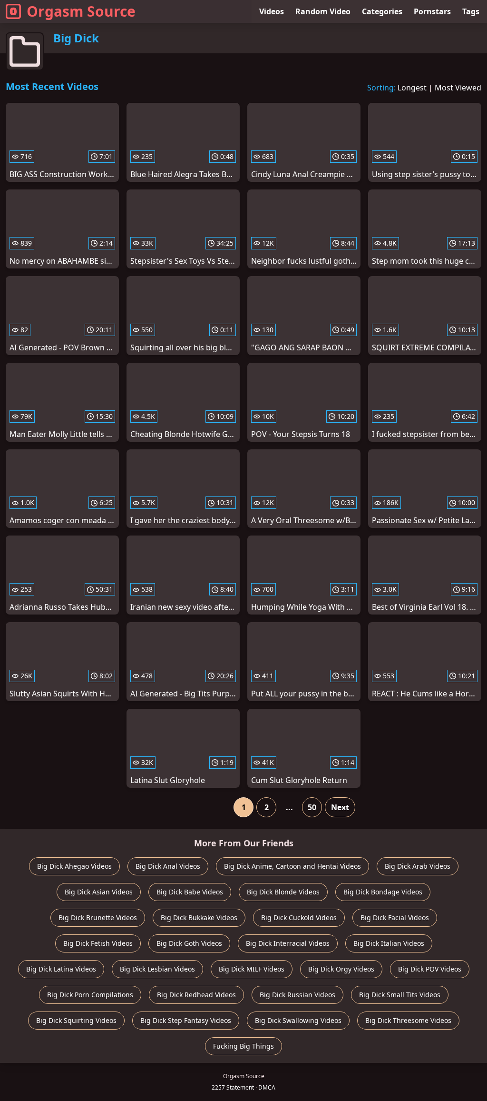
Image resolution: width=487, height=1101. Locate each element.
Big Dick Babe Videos (189, 891)
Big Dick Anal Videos (168, 866)
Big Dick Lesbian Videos (157, 968)
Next (340, 807)
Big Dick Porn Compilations (90, 994)
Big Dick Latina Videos (61, 968)
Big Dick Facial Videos (394, 917)
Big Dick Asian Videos (99, 891)
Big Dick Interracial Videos (288, 943)
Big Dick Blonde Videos (283, 891)
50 (312, 807)
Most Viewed (458, 87)
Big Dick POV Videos (429, 968)
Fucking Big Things (243, 1046)
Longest (412, 87)
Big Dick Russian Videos (297, 994)
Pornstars (432, 11)
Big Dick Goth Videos (189, 943)
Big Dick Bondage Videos (382, 891)
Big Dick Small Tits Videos (399, 994)
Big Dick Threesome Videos (408, 1020)
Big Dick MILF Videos (251, 968)
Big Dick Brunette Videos (97, 917)
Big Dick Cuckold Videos (299, 917)
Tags (470, 11)
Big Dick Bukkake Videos (199, 917)
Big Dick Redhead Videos (196, 994)
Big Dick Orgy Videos (341, 968)
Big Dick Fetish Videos (98, 943)
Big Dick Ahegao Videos (74, 866)
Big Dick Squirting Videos (76, 1020)
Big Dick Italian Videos (388, 943)
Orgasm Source (81, 11)
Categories (382, 11)
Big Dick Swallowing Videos (298, 1020)
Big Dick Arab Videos (417, 866)
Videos (271, 11)
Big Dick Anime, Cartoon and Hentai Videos (292, 866)
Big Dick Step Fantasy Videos (185, 1020)
